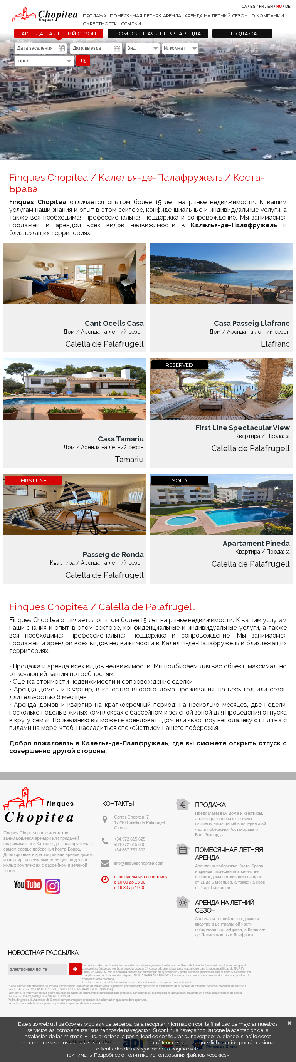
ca (244, 6)
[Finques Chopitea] (148, 11)
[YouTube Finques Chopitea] (28, 884)
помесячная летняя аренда (145, 15)
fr (261, 6)
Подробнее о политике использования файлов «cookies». (162, 1055)
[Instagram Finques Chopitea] (52, 885)
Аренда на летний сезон (216, 15)
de (288, 6)
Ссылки (131, 24)
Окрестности (100, 24)
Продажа (94, 15)
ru (279, 6)
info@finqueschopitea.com (138, 863)
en (270, 6)
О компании (267, 15)
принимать (78, 1055)
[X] (289, 1023)
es (253, 6)
